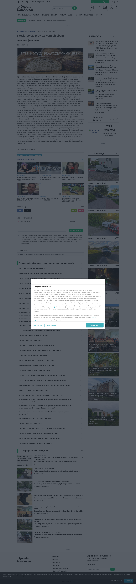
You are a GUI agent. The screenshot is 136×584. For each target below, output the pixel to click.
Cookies (44, 320)
